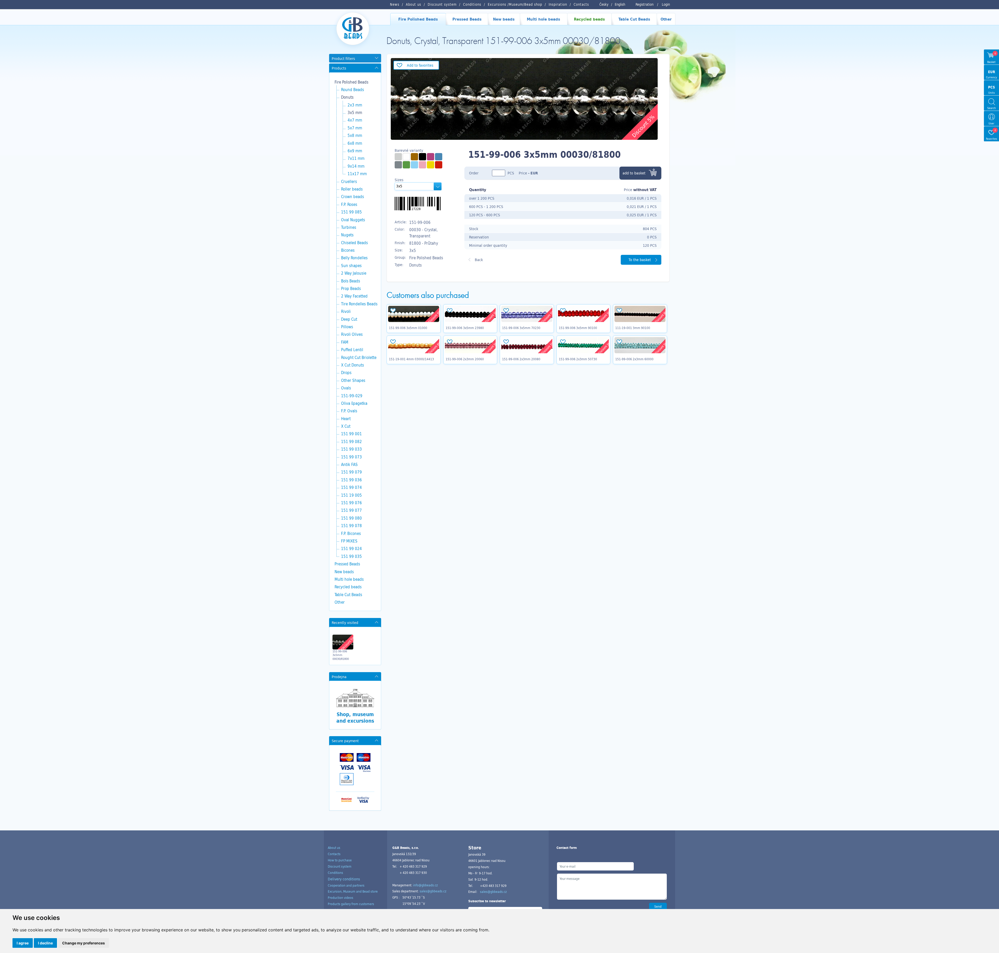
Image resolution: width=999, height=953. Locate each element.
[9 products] (414, 164)
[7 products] (422, 164)
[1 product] (398, 156)
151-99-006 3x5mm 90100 (578, 327)
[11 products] (414, 156)
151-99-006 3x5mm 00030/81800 (340, 655)
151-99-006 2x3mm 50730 (578, 359)
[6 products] (430, 164)
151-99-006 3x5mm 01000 (408, 327)
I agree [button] (23, 943)
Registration (645, 4)
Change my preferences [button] (83, 943)
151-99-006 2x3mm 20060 (465, 359)
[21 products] (406, 156)
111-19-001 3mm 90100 (632, 327)
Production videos (340, 897)
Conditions (335, 872)
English (620, 4)
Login (666, 4)
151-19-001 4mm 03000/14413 (411, 359)
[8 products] (438, 156)
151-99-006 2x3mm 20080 (521, 359)
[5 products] (422, 156)
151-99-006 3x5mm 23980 (465, 327)
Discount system (339, 866)
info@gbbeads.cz (425, 885)
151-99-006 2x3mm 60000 (634, 359)
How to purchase (340, 860)
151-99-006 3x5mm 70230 (521, 327)
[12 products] (406, 164)
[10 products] (438, 164)
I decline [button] (45, 943)
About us (334, 847)
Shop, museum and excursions (355, 717)
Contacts (334, 853)
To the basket (640, 259)
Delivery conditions (344, 879)
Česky (604, 4)
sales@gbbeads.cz (433, 891)
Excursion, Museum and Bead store (353, 891)
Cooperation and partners (346, 885)
